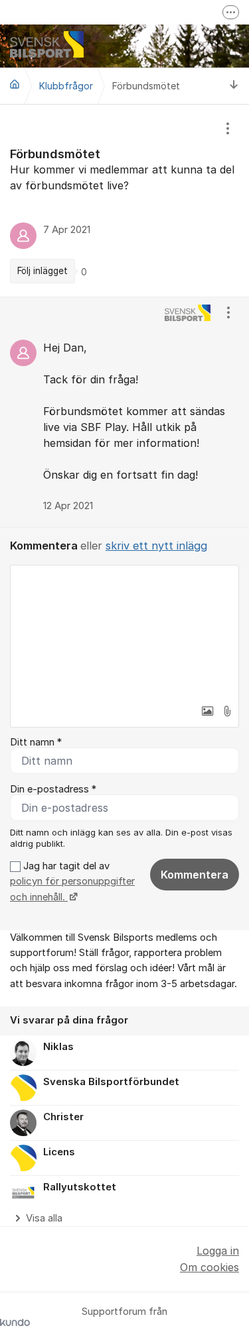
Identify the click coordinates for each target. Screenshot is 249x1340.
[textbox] (124, 631)
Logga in (218, 1250)
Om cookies (209, 1267)
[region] (124, 201)
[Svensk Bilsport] (14, 84)
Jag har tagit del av (72, 881)
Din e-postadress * (53, 789)
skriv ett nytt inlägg (156, 545)
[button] (207, 711)
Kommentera (194, 874)
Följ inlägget (42, 270)
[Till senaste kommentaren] (234, 85)
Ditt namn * (36, 742)
